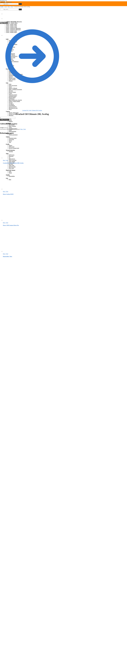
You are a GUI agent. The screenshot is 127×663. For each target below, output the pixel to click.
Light (5, 6)
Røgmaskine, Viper (7, 256)
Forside (1, 6)
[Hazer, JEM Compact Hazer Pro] (14, 220)
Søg (20, 4)
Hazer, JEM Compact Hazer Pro (11, 225)
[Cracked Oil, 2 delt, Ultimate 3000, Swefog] (14, 157)
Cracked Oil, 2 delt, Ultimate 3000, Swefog (13, 163)
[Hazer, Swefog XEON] (14, 189)
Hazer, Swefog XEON (8, 194)
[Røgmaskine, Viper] (14, 251)
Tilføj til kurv (4, 23)
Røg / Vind (10, 6)
